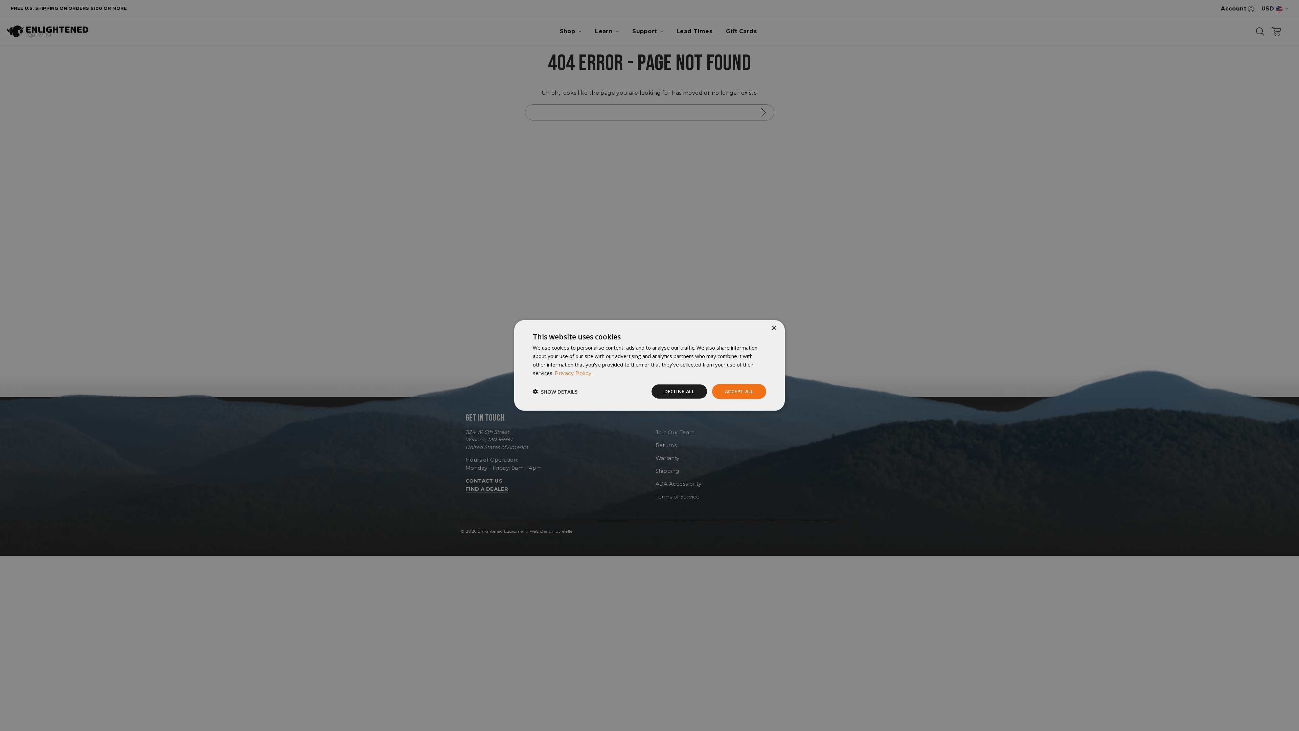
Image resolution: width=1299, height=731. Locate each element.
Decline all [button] (679, 391)
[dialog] (649, 365)
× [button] (773, 328)
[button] (555, 392)
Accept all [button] (739, 391)
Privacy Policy (573, 373)
